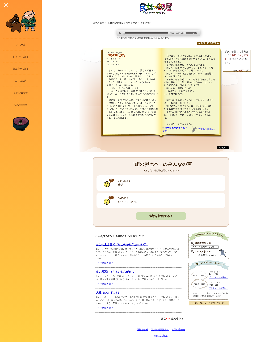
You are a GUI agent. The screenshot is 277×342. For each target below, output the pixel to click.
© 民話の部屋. (161, 335)
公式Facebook (20, 105)
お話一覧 (20, 44)
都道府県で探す (21, 68)
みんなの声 (20, 80)
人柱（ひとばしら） (108, 292)
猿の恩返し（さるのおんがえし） (116, 271)
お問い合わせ (21, 93)
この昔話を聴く (105, 263)
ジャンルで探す (21, 56)
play (120, 33)
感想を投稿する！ (161, 216)
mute (183, 33)
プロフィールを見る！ (218, 277)
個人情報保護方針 (160, 329)
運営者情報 (142, 329)
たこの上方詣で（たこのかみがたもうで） (122, 244)
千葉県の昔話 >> (206, 129)
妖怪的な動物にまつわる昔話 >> (175, 129)
